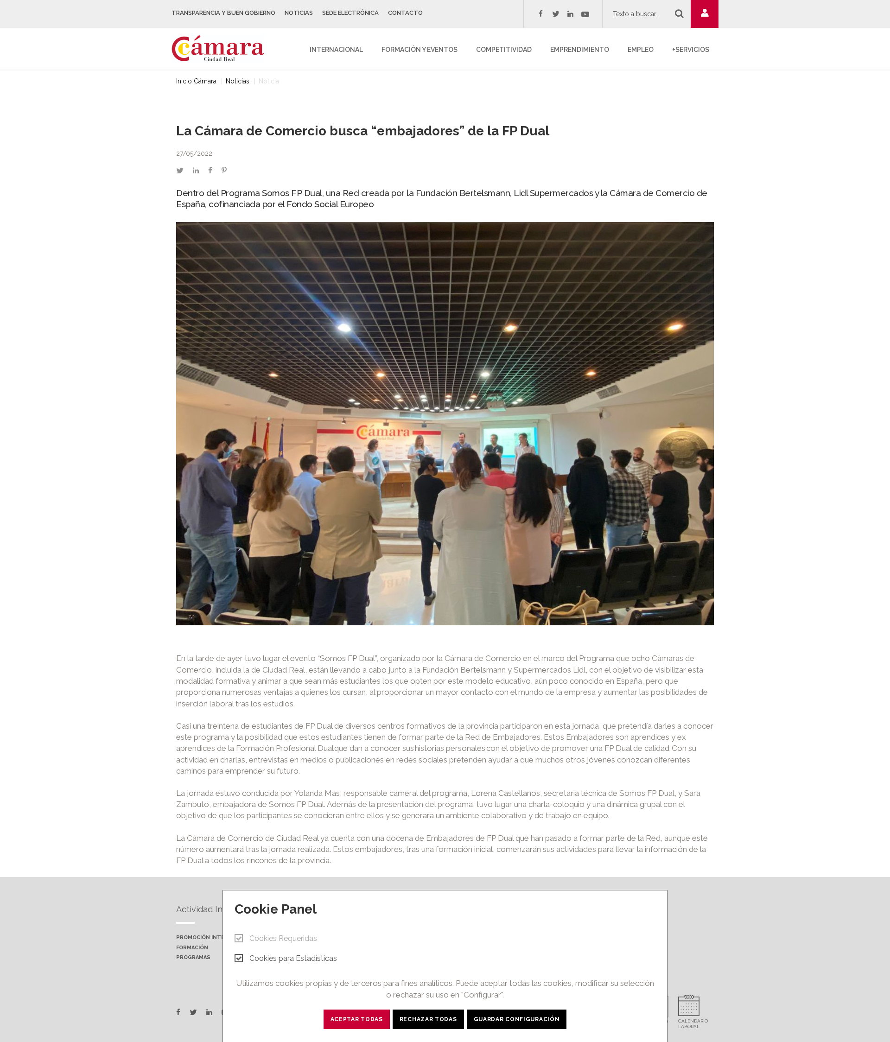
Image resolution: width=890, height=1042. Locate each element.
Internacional (336, 49)
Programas (193, 957)
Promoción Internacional (215, 937)
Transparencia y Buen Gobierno (223, 12)
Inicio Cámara (196, 81)
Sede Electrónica (350, 12)
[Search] (679, 13)
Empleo (641, 49)
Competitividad (504, 49)
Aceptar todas (357, 1019)
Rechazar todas (428, 1019)
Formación (192, 948)
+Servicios (690, 49)
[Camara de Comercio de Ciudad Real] (222, 47)
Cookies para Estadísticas (293, 958)
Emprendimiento (579, 49)
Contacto (405, 12)
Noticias (299, 12)
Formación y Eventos (419, 49)
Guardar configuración (517, 1019)
